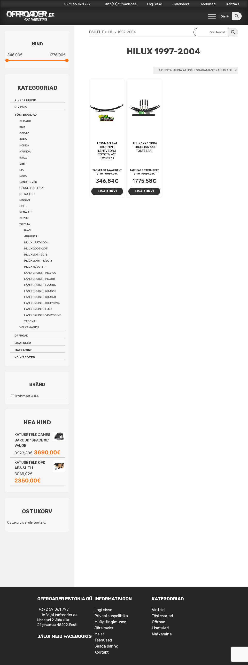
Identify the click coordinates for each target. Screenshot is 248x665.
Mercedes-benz (31, 188)
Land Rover (28, 182)
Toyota (24, 224)
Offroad (21, 335)
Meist (99, 634)
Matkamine (23, 350)
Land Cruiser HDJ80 (39, 278)
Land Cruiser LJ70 (38, 309)
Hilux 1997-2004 (36, 242)
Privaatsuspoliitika (111, 616)
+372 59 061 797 (77, 4)
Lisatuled (23, 343)
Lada (23, 175)
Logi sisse (154, 4)
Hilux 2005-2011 (36, 248)
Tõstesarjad (26, 114)
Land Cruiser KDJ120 (40, 291)
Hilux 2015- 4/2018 (38, 260)
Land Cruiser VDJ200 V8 (42, 315)
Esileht (96, 32)
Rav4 (27, 230)
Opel (22, 206)
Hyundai (25, 151)
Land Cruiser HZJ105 (40, 285)
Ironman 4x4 (27, 395)
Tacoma (30, 321)
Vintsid (21, 107)
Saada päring (106, 646)
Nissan (24, 200)
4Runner (31, 236)
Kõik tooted (25, 357)
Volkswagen (29, 327)
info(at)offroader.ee (120, 4)
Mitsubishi (27, 194)
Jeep (22, 163)
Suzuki (24, 218)
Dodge (24, 133)
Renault (25, 212)
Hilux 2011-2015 (35, 254)
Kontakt (232, 4)
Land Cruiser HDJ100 (40, 272)
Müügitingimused (110, 622)
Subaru (25, 121)
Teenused (208, 4)
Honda (24, 145)
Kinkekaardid (25, 100)
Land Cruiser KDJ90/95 (42, 303)
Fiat (22, 127)
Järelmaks (181, 4)
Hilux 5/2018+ (34, 266)
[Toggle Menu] (212, 16)
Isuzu (23, 157)
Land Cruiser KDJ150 (40, 297)
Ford (23, 139)
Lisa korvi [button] (107, 191)
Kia (21, 169)
